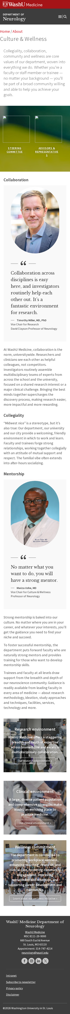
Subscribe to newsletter (21, 982)
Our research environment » (35, 760)
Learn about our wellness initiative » (35, 898)
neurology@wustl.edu (35, 952)
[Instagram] (31, 961)
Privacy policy (14, 988)
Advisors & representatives (46, 151)
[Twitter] (45, 961)
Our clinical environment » (35, 823)
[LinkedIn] (38, 961)
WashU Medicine (35, 932)
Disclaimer (12, 994)
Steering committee (14, 149)
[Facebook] (24, 961)
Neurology (14, 18)
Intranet (11, 975)
